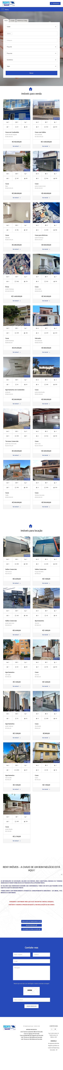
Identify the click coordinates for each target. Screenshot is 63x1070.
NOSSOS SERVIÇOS (31, 925)
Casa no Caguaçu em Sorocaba (31, 1033)
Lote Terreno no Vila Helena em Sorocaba (31, 1037)
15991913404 (55, 3)
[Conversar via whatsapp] (52, 1029)
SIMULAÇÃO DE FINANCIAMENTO (30, 921)
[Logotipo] (11, 3)
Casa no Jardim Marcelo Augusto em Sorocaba (31, 1035)
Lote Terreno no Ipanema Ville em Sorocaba (32, 1031)
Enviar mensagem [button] (32, 1006)
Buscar (31, 73)
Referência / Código (22, 20)
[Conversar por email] (55, 1029)
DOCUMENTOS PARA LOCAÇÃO (31, 929)
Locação (12, 20)
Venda (6, 20)
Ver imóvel (16, 146)
